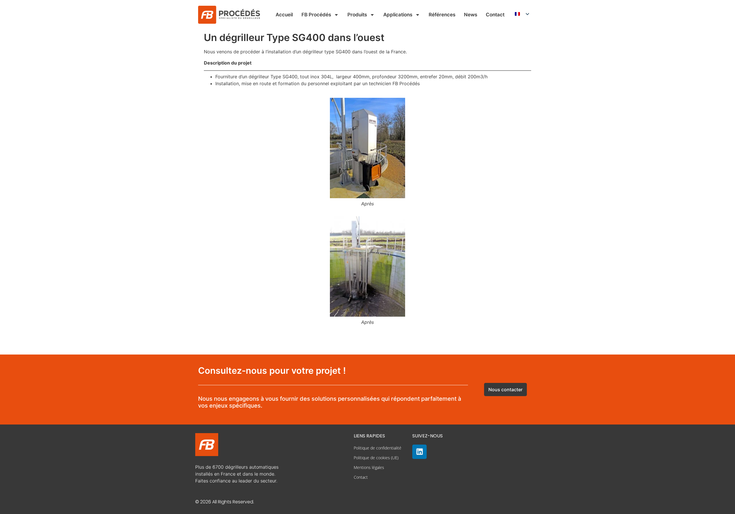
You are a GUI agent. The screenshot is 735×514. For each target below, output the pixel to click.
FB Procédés (316, 14)
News (470, 14)
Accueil (284, 14)
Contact (495, 14)
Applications (397, 14)
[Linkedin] (419, 452)
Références (442, 14)
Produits (357, 14)
